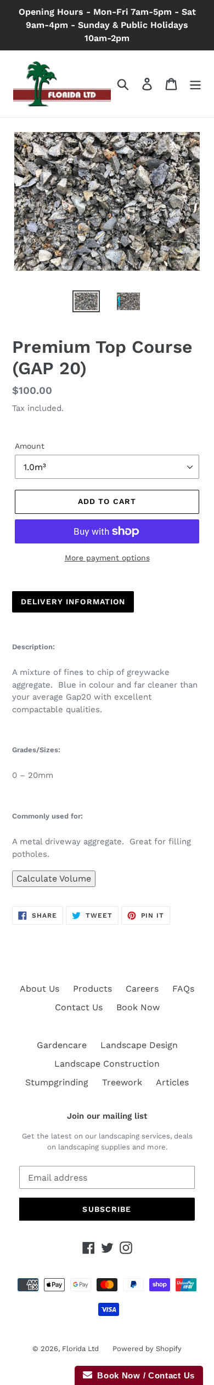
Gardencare (62, 1045)
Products (92, 988)
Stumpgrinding (56, 1082)
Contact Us (79, 1007)
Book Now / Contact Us (143, 1375)
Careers (142, 988)
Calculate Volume (53, 878)
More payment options (107, 557)
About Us (39, 988)
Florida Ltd (80, 1348)
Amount (29, 446)
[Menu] (195, 84)
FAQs (183, 988)
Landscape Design (139, 1045)
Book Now (138, 1007)
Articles (172, 1082)
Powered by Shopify (147, 1348)
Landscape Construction (107, 1063)
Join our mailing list (107, 1116)
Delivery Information (73, 601)
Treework (122, 1082)
